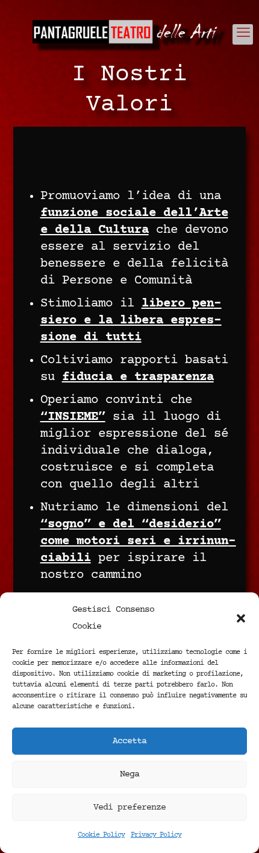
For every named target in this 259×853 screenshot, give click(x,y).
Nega (129, 774)
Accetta (129, 741)
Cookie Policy (101, 835)
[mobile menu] (242, 34)
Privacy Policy (156, 835)
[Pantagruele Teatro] (129, 36)
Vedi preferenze (129, 807)
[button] (241, 618)
